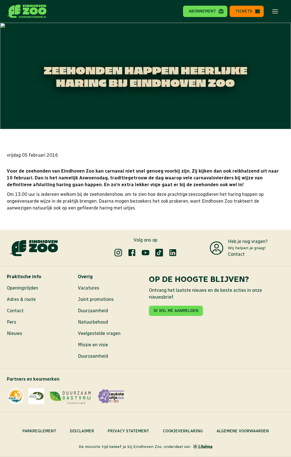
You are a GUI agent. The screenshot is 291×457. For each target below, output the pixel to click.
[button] (275, 11)
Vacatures (88, 288)
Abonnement (202, 11)
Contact (236, 254)
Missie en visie (93, 344)
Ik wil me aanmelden (175, 310)
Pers (11, 322)
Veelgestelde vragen (99, 333)
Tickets (243, 11)
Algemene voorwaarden (243, 431)
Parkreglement (39, 431)
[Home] (27, 11)
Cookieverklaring (183, 431)
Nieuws (14, 333)
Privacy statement (128, 431)
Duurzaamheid (93, 310)
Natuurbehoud (93, 322)
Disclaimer (82, 431)
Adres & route (21, 299)
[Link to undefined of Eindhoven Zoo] (118, 252)
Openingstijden (22, 288)
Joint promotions (96, 299)
